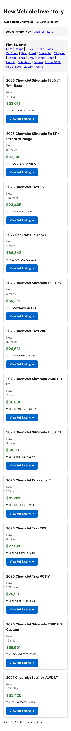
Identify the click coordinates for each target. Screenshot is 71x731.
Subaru (38, 62)
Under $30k (53, 62)
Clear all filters (43, 31)
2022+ (28, 66)
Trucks (39, 49)
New (24, 53)
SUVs (29, 49)
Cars (9, 49)
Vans (50, 49)
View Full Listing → (22, 119)
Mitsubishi (24, 62)
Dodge (12, 57)
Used (32, 53)
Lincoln (10, 62)
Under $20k (14, 66)
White (39, 66)
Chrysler (59, 53)
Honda (41, 57)
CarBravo (12, 53)
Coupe (19, 49)
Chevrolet (45, 53)
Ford (22, 57)
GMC (31, 57)
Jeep (51, 57)
